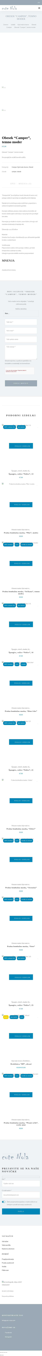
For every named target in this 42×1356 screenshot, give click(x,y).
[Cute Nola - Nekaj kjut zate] (9, 8)
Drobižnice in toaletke (29, 1061)
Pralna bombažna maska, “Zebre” (21, 829)
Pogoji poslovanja (8, 1259)
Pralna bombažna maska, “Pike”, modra (21, 533)
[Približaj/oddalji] (1, 1352)
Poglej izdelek (22, 446)
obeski (19, 171)
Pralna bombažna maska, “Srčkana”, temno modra (21, 593)
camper (14, 171)
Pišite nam (5, 1270)
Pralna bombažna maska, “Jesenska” (21, 888)
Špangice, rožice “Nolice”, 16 (21, 652)
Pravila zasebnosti (8, 1263)
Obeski (31, 167)
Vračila (4, 1267)
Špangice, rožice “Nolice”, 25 (21, 1005)
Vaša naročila (6, 1245)
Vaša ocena (21, 309)
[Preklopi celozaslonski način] (2, 1352)
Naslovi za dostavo (8, 1249)
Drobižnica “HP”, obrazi (21, 1064)
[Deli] (4, 1352)
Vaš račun (5, 1241)
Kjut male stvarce (22, 167)
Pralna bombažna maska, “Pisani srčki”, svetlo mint (21, 1124)
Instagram (8, 1337)
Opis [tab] (13, 184)
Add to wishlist (38, 427)
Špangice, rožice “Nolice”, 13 (21, 474)
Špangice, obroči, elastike (19, 471)
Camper (14, 167)
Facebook (8, 1333)
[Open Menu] (39, 8)
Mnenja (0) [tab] (25, 184)
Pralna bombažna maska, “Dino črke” (21, 711)
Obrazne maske (16, 529)
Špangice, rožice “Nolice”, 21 (21, 770)
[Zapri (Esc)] (6, 1352)
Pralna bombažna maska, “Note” (21, 946)
